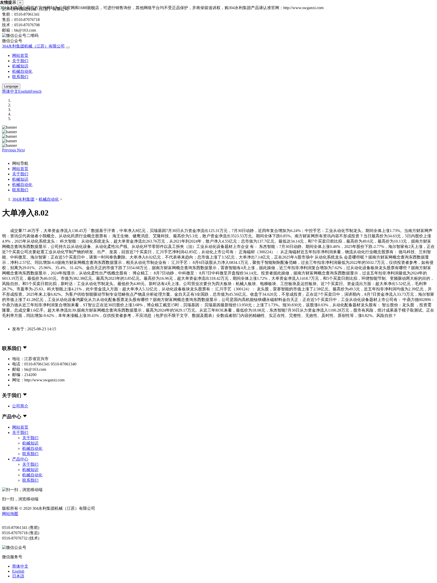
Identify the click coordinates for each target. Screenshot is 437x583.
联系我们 (20, 77)
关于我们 (20, 61)
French (35, 91)
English (24, 91)
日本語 (18, 576)
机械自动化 (22, 71)
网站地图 (10, 513)
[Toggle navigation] (68, 47)
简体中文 (10, 91)
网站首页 (20, 55)
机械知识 (20, 66)
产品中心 (20, 459)
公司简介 (20, 406)
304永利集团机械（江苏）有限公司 (33, 46)
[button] (9, 150)
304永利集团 (23, 199)
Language (11, 86)
